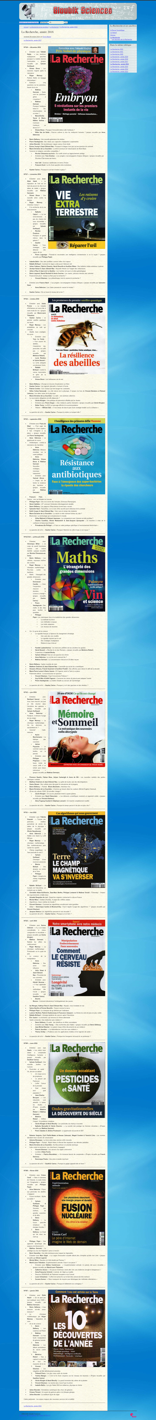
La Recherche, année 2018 (119, 59)
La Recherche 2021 (116, 52)
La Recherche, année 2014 (119, 69)
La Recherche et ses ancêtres (39, 27)
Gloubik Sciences (95, 9)
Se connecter (32, 1415)
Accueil (26, 27)
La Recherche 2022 (116, 49)
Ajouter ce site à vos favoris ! (29, 22)
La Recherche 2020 (116, 54)
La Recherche (54, 27)
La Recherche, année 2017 (32, 40)
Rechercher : (44, 22)
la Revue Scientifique (117, 30)
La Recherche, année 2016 (119, 64)
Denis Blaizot (47, 36)
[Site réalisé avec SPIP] (133, 1417)
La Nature (113, 32)
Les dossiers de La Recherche (122, 39)
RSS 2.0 (47, 1415)
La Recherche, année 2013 (119, 71)
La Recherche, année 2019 (119, 57)
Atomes (112, 35)
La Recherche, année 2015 (32, 1406)
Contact (41, 1415)
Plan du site (23, 1415)
